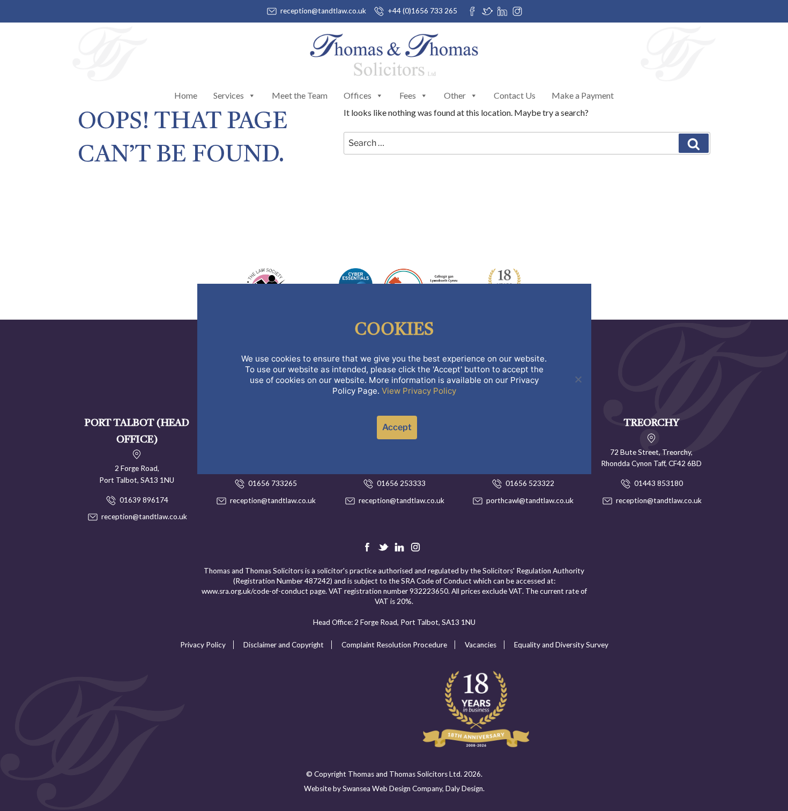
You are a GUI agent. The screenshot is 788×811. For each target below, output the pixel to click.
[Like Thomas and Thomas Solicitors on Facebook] (472, 11)
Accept (397, 427)
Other (455, 95)
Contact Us (515, 95)
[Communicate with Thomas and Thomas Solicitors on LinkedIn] (502, 11)
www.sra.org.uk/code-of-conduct (255, 591)
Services (228, 95)
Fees (407, 95)
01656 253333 (401, 483)
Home (185, 95)
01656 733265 (272, 483)
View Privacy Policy (419, 391)
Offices (357, 95)
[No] (578, 379)
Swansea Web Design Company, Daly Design (413, 788)
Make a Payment (583, 95)
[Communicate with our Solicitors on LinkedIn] (399, 547)
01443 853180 (658, 483)
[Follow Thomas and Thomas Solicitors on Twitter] (487, 11)
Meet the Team (300, 95)
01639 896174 (144, 500)
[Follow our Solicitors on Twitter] (383, 547)
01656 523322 (529, 483)
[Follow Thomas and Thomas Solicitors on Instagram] (517, 11)
